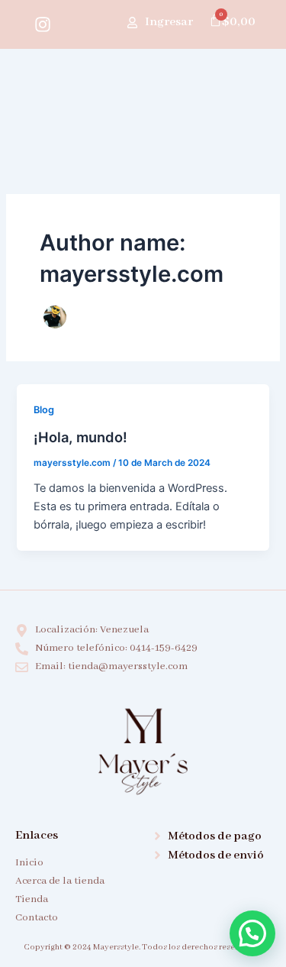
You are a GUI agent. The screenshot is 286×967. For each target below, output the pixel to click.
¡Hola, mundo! (80, 437)
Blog (44, 410)
